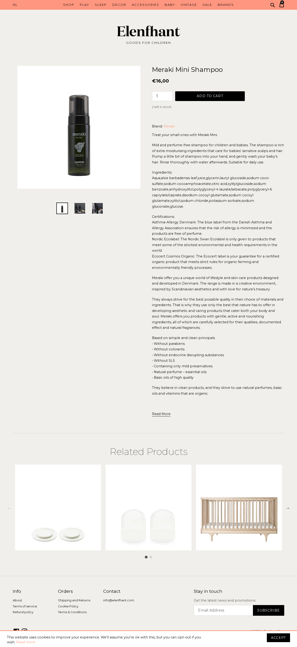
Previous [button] (9, 507)
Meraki (169, 126)
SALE (207, 4)
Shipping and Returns (74, 600)
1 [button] (146, 557)
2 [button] (150, 557)
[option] (58, 507)
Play (84, 4)
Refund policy (23, 612)
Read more (25, 642)
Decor (119, 4)
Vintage (189, 4)
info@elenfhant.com (118, 600)
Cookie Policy (68, 606)
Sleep (101, 4)
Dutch (30, 5)
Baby (170, 4)
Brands (226, 4)
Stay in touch (208, 591)
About (17, 600)
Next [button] (287, 507)
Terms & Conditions (72, 612)
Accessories (145, 4)
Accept (278, 638)
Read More (161, 414)
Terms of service (25, 606)
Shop (68, 4)
